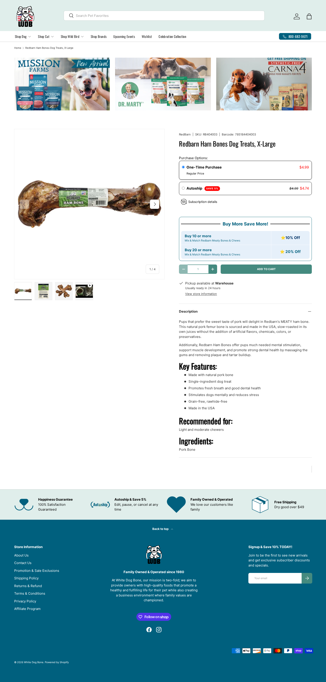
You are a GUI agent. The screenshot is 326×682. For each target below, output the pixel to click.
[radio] (183, 167)
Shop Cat (43, 36)
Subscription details (202, 202)
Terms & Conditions (29, 593)
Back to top (160, 529)
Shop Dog (21, 36)
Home (17, 48)
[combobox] (164, 15)
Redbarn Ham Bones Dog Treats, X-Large (49, 48)
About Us (21, 555)
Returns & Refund (28, 586)
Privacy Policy (25, 601)
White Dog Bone (33, 662)
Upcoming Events (124, 36)
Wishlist (147, 36)
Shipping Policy (26, 578)
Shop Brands (99, 36)
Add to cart (266, 269)
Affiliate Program (27, 609)
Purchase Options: (193, 158)
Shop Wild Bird (70, 36)
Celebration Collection (172, 36)
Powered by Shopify (57, 662)
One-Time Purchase (204, 167)
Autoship (202, 188)
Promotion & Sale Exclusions (36, 570)
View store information (201, 294)
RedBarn (185, 134)
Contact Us (22, 563)
